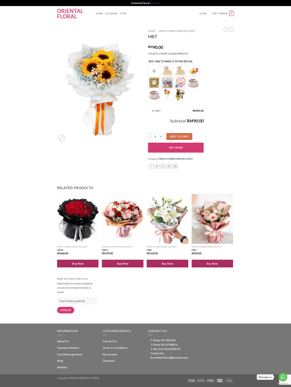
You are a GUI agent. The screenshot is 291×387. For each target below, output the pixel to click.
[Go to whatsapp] (283, 377)
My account (110, 354)
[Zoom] (61, 138)
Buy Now (175, 147)
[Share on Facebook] (151, 166)
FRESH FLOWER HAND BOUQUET (177, 31)
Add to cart (179, 136)
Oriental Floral (70, 13)
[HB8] (167, 219)
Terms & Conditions (115, 347)
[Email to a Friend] (163, 166)
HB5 (194, 250)
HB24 (60, 250)
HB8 (149, 250)
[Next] (232, 233)
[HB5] (212, 219)
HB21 (105, 250)
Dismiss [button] (155, 3)
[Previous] (57, 233)
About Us (63, 341)
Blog (60, 360)
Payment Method (68, 347)
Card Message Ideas (69, 354)
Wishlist (62, 367)
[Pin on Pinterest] (169, 166)
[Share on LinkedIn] (175, 166)
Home (99, 13)
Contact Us (110, 341)
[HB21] (122, 219)
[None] (154, 70)
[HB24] (78, 219)
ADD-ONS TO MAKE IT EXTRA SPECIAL (170, 61)
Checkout (109, 360)
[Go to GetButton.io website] (283, 383)
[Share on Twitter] (157, 166)
